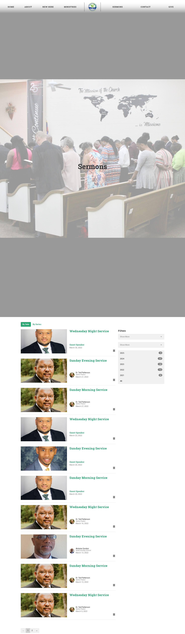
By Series (37, 324)
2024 (140, 359)
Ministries (70, 7)
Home (11, 7)
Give (171, 7)
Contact (146, 7)
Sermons (117, 7)
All (121, 381)
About (28, 7)
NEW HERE (48, 7)
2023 (140, 364)
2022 (140, 370)
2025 (140, 353)
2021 (140, 375)
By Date (25, 324)
